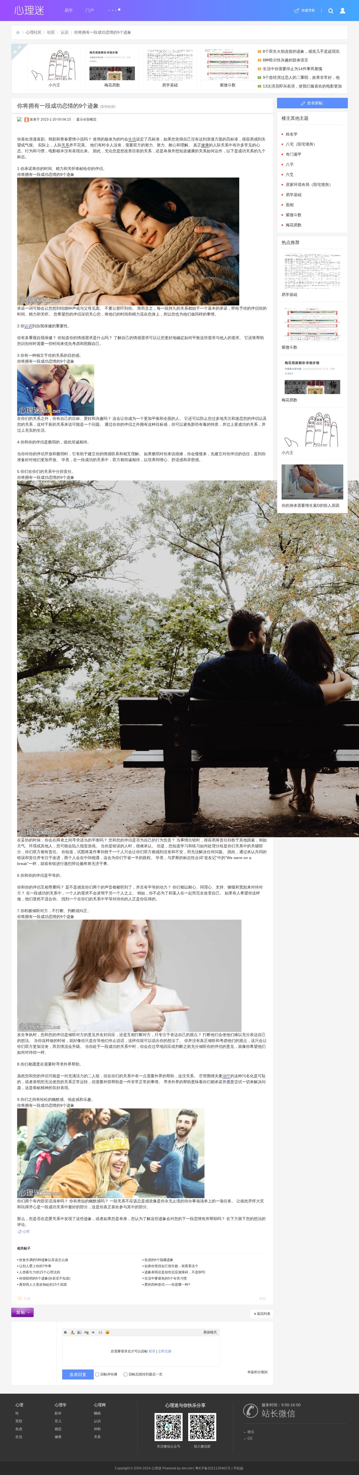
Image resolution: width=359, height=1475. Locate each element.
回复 (27, 1299)
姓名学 (292, 134)
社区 (51, 32)
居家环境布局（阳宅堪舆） (309, 184)
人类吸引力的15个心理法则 (39, 1272)
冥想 (18, 1421)
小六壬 (54, 85)
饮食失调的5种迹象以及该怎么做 (43, 1260)
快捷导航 (308, 10)
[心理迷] (29, 20)
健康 (205, 145)
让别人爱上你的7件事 (35, 1266)
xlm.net (186, 1468)
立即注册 (164, 1351)
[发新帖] (22, 1312)
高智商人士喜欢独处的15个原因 (43, 1285)
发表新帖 (315, 103)
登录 (152, 1351)
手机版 (238, 1468)
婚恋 (58, 1429)
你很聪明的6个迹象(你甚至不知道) (44, 1278)
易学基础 (170, 85)
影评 (58, 1413)
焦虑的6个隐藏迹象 (158, 1260)
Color (72, 1332)
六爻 (290, 174)
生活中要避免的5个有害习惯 (165, 1278)
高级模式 (210, 1332)
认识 (64, 32)
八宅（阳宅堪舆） (301, 144)
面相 (290, 205)
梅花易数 (112, 85)
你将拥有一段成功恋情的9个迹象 (102, 32)
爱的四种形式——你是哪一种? (167, 1285)
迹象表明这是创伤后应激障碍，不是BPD (174, 1272)
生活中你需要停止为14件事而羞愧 (292, 68)
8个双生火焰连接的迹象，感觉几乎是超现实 (301, 51)
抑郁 (97, 1429)
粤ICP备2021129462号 (213, 1468)
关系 (65, 145)
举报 (262, 1299)
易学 (69, 10)
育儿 (58, 1421)
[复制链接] (107, 107)
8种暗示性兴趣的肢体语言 (285, 60)
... (113, 8)
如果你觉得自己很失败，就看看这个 (171, 1266)
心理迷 (18, 32)
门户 (90, 10)
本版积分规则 (257, 1372)
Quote (93, 1332)
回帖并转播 (108, 1374)
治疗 (226, 1076)
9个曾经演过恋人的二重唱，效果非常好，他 (301, 77)
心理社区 (34, 32)
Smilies (107, 1332)
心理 (26, 1232)
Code (100, 1332)
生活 (132, 139)
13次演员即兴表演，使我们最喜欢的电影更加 (302, 86)
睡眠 (97, 1413)
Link (86, 1332)
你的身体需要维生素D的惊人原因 (310, 505)
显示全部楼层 (86, 119)
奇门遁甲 (294, 154)
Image (79, 1332)
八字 (290, 164)
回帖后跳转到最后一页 (145, 1374)
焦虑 (18, 1429)
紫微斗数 (228, 85)
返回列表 (263, 1314)
